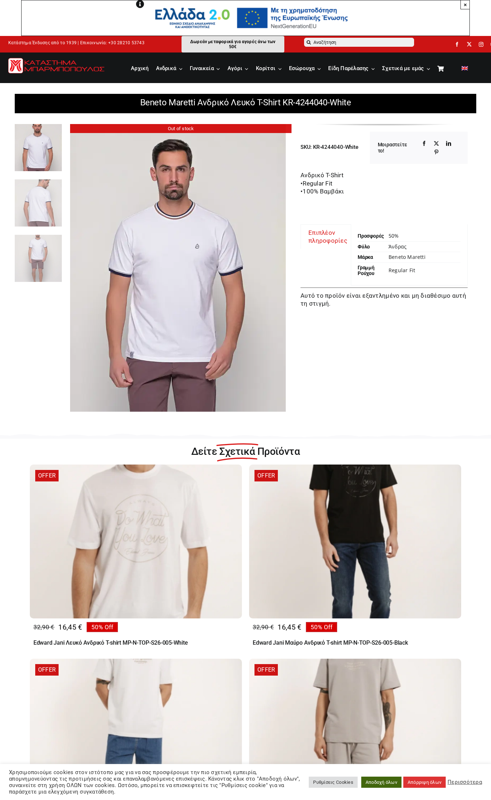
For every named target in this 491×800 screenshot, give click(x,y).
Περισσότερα (465, 782)
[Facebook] (424, 143)
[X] (436, 143)
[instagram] (481, 44)
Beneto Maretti (407, 256)
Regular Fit (402, 270)
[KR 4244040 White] (181, 268)
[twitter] (469, 44)
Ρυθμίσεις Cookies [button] (333, 782)
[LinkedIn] (448, 143)
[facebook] (457, 44)
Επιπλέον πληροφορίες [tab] (327, 236)
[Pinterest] (436, 152)
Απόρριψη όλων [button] (424, 782)
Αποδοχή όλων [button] (381, 782)
